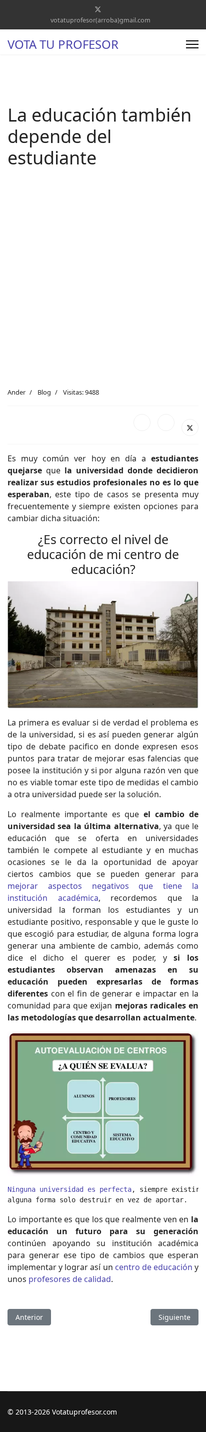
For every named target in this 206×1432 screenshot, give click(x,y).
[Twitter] (98, 9)
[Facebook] (142, 422)
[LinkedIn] (166, 422)
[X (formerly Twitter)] (190, 427)
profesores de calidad (69, 1279)
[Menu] (192, 44)
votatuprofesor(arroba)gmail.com (100, 20)
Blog (44, 392)
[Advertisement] (103, 280)
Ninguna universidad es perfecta (70, 1189)
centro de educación (153, 1267)
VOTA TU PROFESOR (63, 44)
